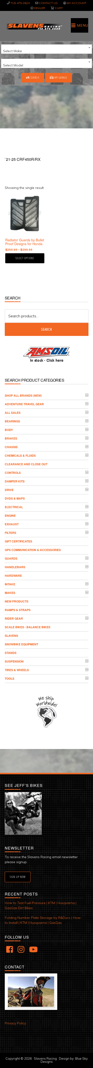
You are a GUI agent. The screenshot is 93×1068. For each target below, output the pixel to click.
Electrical (14, 507)
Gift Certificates (18, 541)
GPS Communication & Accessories (33, 550)
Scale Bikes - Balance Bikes (27, 627)
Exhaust (12, 524)
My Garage (60, 78)
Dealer (39, 8)
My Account (76, 3)
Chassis (11, 447)
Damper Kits (15, 481)
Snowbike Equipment (21, 644)
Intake (10, 584)
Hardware (13, 575)
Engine (10, 515)
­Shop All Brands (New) (23, 395)
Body (9, 430)
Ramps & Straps (18, 610)
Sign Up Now (18, 877)
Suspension (14, 661)
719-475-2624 (20, 3)
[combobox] (46, 49)
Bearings (12, 421)
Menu (82, 25)
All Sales (13, 412)
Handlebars (15, 567)
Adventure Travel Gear (24, 404)
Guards (11, 558)
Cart (59, 8)
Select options (25, 258)
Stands (10, 653)
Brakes (11, 438)
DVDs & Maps (15, 498)
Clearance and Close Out (26, 464)
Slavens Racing (34, 26)
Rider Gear (14, 618)
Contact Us (48, 3)
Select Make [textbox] (12, 51)
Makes (10, 593)
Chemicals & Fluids (20, 455)
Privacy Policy (15, 1023)
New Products (16, 601)
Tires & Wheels (17, 670)
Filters (10, 533)
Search (34, 78)
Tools (9, 678)
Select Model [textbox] (13, 65)
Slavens (11, 635)
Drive (9, 490)
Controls (13, 473)
